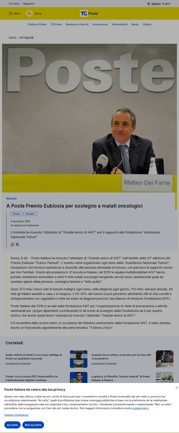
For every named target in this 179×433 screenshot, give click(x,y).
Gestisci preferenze (16, 415)
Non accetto (33, 424)
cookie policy (140, 408)
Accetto (12, 424)
